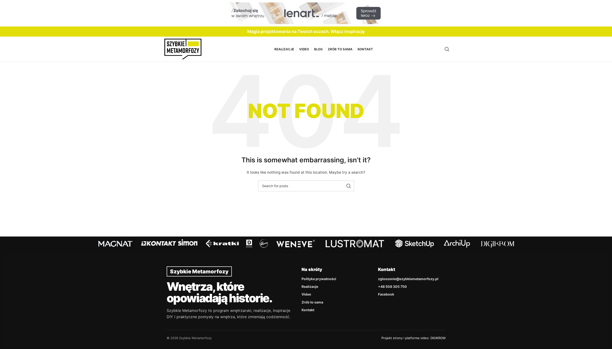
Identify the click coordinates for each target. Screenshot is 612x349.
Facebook (386, 294)
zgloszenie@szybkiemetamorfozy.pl (408, 279)
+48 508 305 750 (392, 286)
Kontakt (308, 310)
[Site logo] (183, 49)
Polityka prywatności (319, 279)
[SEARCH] (348, 185)
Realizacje (310, 286)
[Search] (447, 49)
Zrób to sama (312, 302)
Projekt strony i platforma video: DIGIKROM (413, 338)
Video (306, 294)
